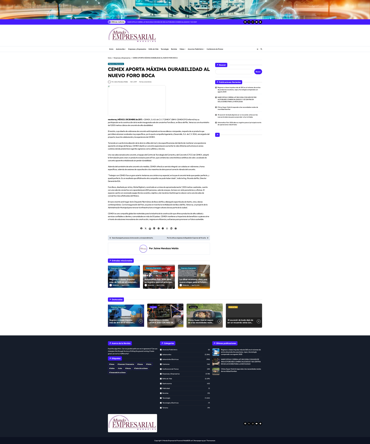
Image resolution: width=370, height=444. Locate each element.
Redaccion (116, 285)
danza (112, 364)
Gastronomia (167, 383)
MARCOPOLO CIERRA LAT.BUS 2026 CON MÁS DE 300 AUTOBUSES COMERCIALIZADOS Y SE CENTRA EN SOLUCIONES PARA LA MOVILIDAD (237, 99)
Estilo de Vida (153, 49)
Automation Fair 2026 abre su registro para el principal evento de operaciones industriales (158, 283)
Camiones (153, 307)
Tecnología (165, 49)
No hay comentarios (145, 82)
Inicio (111, 49)
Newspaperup (198, 440)
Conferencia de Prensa (215, 49)
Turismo (165, 408)
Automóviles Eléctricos (170, 359)
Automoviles (120, 49)
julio (120, 368)
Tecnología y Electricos (170, 403)
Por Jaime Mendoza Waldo (120, 82)
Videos (182, 49)
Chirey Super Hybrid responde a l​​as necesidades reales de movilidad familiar (238, 108)
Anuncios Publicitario (195, 49)
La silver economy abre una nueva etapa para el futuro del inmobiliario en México (193, 282)
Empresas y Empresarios (137, 49)
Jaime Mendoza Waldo (165, 248)
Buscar (222, 65)
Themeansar (210, 440)
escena (140, 364)
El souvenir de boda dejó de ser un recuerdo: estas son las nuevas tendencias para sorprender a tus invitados (238, 116)
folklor (112, 368)
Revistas (174, 49)
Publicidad (166, 388)
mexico (128, 368)
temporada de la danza (118, 372)
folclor (149, 364)
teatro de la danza (141, 368)
